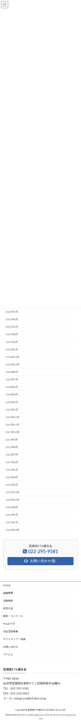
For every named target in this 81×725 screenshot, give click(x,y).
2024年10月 (12, 364)
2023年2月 (12, 484)
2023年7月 (12, 454)
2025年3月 (12, 341)
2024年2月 (12, 401)
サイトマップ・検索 (14, 639)
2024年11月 (12, 357)
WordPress (22, 715)
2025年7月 (12, 311)
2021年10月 (12, 529)
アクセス (8, 654)
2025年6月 (12, 319)
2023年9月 (12, 439)
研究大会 (8, 608)
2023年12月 (12, 417)
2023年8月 (12, 447)
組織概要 (8, 593)
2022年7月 (12, 514)
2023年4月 (12, 477)
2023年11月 (12, 424)
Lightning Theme (42, 715)
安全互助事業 (10, 631)
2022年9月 (12, 507)
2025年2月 (12, 349)
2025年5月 (12, 326)
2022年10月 (12, 499)
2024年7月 (12, 379)
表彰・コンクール (13, 616)
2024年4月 (12, 394)
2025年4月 (12, 334)
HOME (7, 585)
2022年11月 (12, 492)
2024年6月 (12, 387)
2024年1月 (12, 409)
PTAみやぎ (9, 623)
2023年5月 (12, 469)
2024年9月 (12, 372)
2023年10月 (12, 432)
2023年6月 (12, 462)
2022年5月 (12, 522)
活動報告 (8, 600)
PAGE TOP (75, 698)
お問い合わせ (10, 646)
